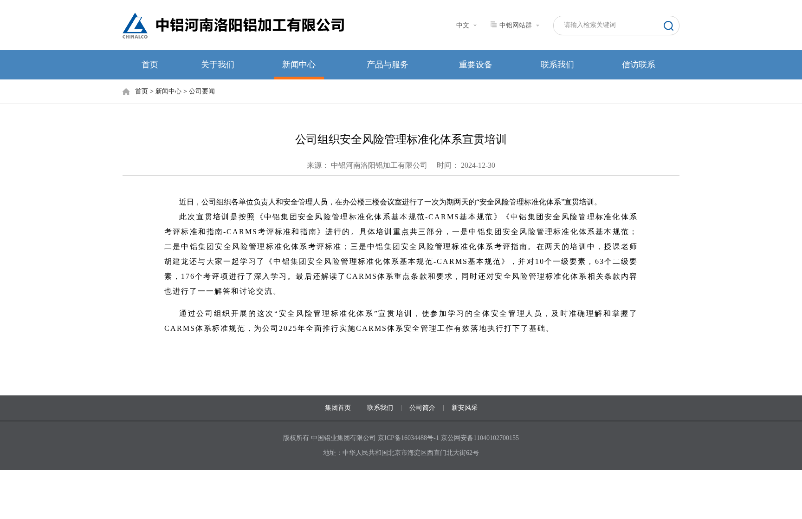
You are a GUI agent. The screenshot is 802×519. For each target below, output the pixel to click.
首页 (150, 64)
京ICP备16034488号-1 (409, 437)
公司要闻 (202, 91)
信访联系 (638, 64)
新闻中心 (299, 64)
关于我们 (217, 64)
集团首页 (338, 407)
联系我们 (557, 64)
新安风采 (465, 407)
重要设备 (475, 64)
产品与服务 (387, 64)
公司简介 (422, 407)
